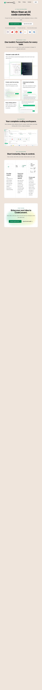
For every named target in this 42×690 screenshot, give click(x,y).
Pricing (24, 2)
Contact (29, 2)
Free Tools (14, 3)
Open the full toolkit (28, 23)
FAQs (19, 2)
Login (36, 2)
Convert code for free (14, 23)
